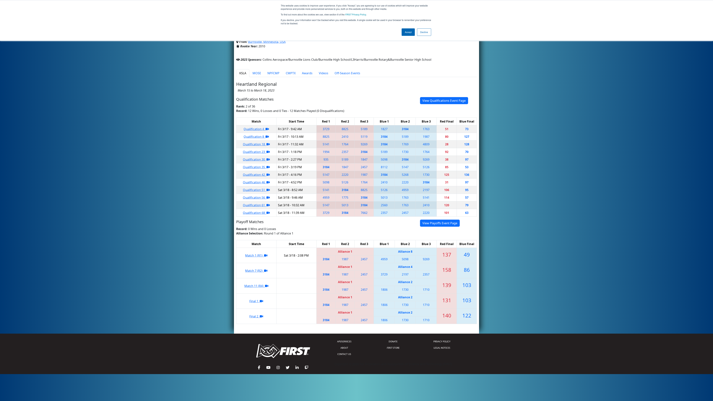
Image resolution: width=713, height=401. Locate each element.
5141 (326, 144)
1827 (384, 129)
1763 (426, 129)
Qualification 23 (254, 152)
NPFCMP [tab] (273, 73)
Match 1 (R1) (254, 255)
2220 (345, 175)
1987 (426, 137)
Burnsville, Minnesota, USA (267, 42)
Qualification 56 (254, 197)
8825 (345, 129)
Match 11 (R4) (254, 286)
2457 (364, 167)
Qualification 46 (254, 182)
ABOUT (344, 347)
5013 (384, 197)
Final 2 (254, 316)
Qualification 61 (254, 205)
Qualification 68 (254, 213)
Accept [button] (408, 32)
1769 (405, 144)
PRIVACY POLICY (441, 341)
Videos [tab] (323, 73)
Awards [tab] (307, 73)
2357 (345, 152)
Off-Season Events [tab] (347, 73)
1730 (405, 152)
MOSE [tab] (257, 73)
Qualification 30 (254, 159)
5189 (364, 129)
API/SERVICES (344, 341)
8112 (384, 167)
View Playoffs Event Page (439, 223)
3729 (326, 129)
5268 (405, 175)
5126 (426, 167)
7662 (364, 213)
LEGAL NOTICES (442, 347)
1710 (426, 290)
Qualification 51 (254, 190)
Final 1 (254, 301)
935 (325, 159)
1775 (345, 197)
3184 (405, 129)
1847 (364, 159)
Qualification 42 (254, 175)
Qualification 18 (254, 144)
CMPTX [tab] (291, 73)
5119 (364, 137)
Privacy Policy (355, 14)
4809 (426, 144)
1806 (384, 290)
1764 (345, 144)
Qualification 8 (255, 137)
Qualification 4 (255, 129)
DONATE (393, 341)
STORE (393, 347)
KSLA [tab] (242, 73)
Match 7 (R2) (254, 271)
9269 (364, 144)
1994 (326, 152)
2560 (384, 205)
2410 (345, 137)
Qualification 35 (254, 167)
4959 (405, 190)
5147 (405, 167)
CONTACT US (344, 354)
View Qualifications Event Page (444, 101)
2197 (426, 190)
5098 (384, 159)
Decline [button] (424, 32)
